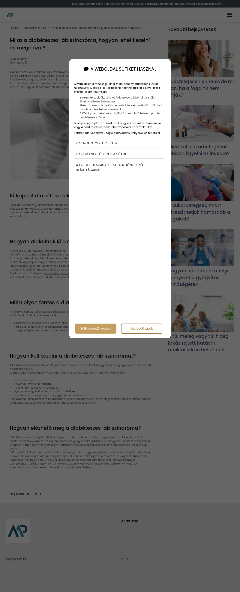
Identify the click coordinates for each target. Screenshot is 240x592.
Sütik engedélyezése (96, 328)
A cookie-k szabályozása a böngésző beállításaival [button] (109, 167)
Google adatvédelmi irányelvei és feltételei (132, 133)
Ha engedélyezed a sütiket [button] (98, 143)
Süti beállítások (141, 328)
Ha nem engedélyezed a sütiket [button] (102, 154)
